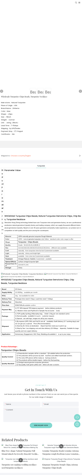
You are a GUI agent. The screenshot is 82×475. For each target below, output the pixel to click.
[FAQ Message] (77, 423)
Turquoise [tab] (41, 166)
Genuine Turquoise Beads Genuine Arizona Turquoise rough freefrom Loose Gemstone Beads (60, 453)
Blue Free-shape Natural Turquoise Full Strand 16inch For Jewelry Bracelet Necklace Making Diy (20, 453)
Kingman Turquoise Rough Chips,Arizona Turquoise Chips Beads (60, 466)
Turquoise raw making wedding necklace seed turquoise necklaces (19, 466)
